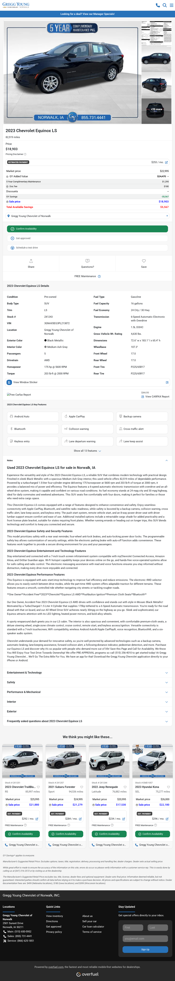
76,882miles (119, 791)
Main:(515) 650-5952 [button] (19, 931)
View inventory (54, 916)
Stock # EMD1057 (144, 782)
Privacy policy (54, 931)
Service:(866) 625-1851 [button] (21, 940)
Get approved (23, 238)
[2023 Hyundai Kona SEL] (152, 761)
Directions (52, 921)
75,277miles (163, 791)
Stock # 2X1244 (99, 782)
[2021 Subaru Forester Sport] (66, 761)
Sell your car (89, 921)
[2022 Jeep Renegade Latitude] (109, 761)
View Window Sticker (25, 382)
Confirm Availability (26, 228)
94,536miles (76, 791)
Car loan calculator (93, 926)
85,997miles (32, 791)
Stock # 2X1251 (12, 782)
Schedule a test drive (27, 247)
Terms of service (92, 931)
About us (87, 916)
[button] (157, 5)
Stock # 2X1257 (56, 782)
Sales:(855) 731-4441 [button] (20, 936)
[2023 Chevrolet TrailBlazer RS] (22, 761)
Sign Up (145, 949)
